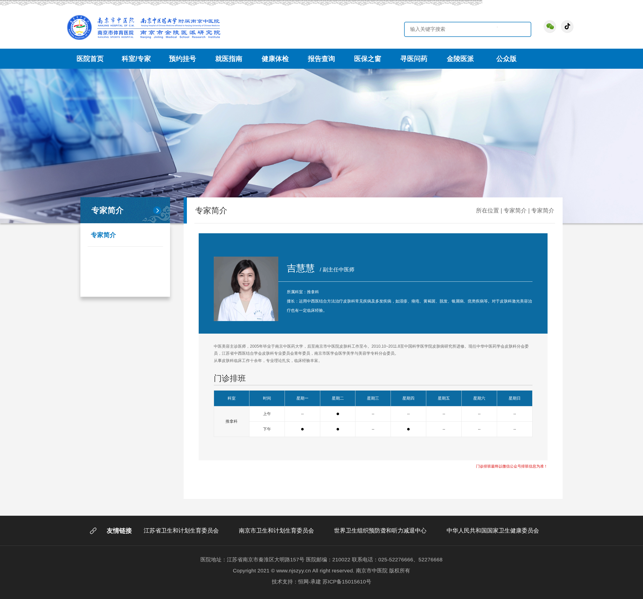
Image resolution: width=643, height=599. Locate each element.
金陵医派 (460, 58)
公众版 (506, 58)
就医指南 (228, 58)
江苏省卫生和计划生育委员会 (181, 530)
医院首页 (90, 58)
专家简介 (103, 234)
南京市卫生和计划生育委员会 (276, 530)
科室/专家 (136, 58)
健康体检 (275, 58)
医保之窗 (367, 58)
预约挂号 (182, 58)
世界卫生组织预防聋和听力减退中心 (380, 530)
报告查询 (321, 58)
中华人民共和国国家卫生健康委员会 (493, 530)
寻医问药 (413, 58)
